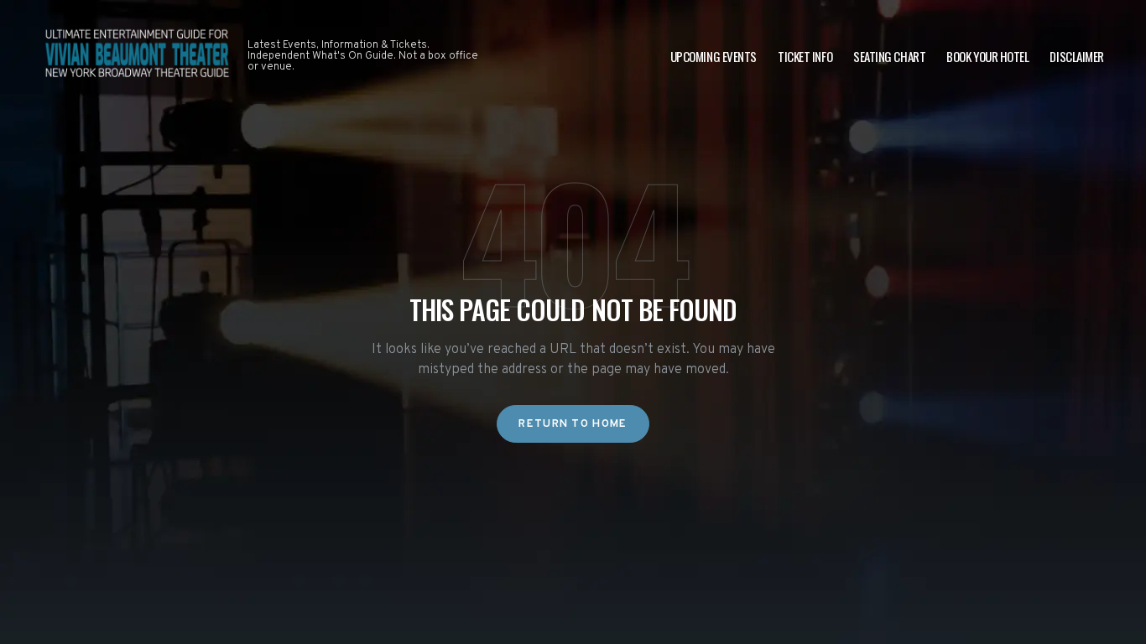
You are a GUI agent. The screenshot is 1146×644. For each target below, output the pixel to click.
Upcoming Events (713, 56)
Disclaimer (1077, 56)
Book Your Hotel (987, 56)
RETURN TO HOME (572, 424)
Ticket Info (805, 56)
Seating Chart (889, 56)
